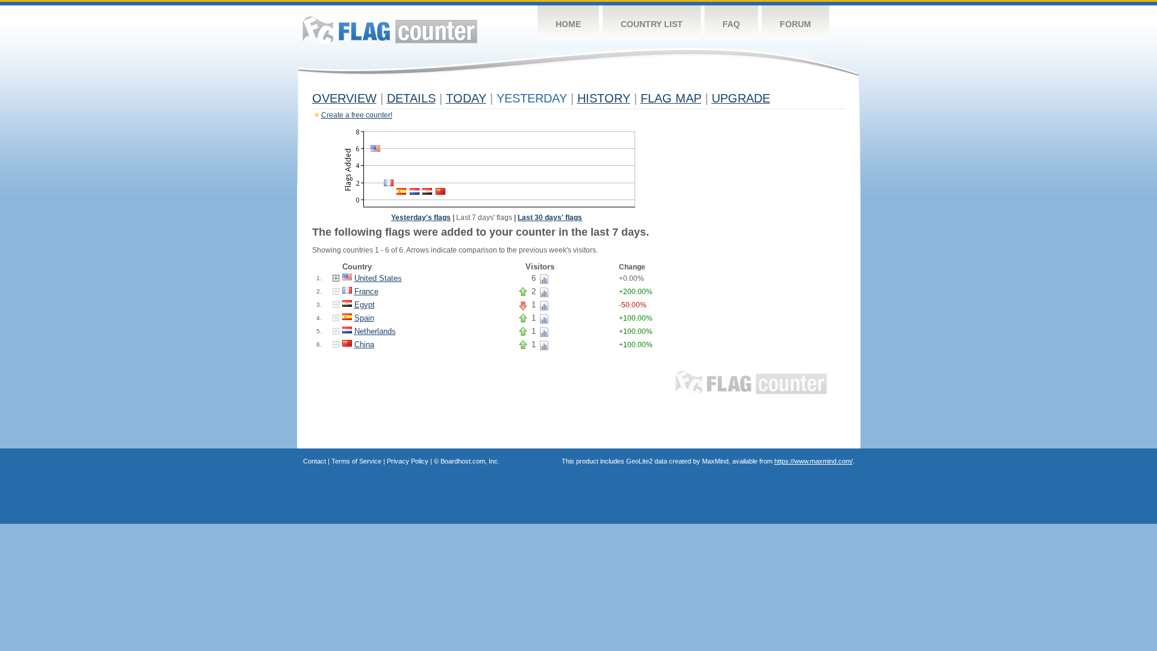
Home (568, 24)
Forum (795, 24)
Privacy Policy (407, 461)
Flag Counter (390, 29)
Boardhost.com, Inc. (470, 461)
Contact (314, 461)
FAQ (731, 24)
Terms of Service (356, 461)
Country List (652, 24)
